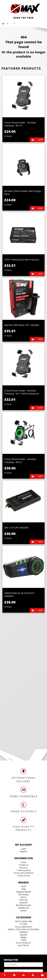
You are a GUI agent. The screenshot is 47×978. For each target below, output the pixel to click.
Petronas (23, 899)
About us (23, 867)
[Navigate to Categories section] (14, 975)
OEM (23, 889)
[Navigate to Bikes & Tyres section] (23, 975)
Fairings (23, 932)
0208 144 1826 (23, 17)
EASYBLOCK (23, 908)
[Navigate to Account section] (33, 975)
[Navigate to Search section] (4, 975)
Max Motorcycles (23, 905)
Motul (23, 897)
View (40, 139)
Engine (23, 935)
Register (23, 851)
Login (23, 848)
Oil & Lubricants (23, 927)
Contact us (23, 865)
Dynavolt (24, 902)
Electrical (23, 945)
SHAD (23, 886)
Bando (24, 910)
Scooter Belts (23, 943)
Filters (23, 924)
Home (23, 862)
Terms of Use (23, 875)
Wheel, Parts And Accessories (23, 929)
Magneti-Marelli (23, 891)
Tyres (23, 940)
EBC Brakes (23, 894)
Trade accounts (23, 870)
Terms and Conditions (23, 873)
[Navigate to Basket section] (42, 975)
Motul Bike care (23, 921)
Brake (23, 937)
